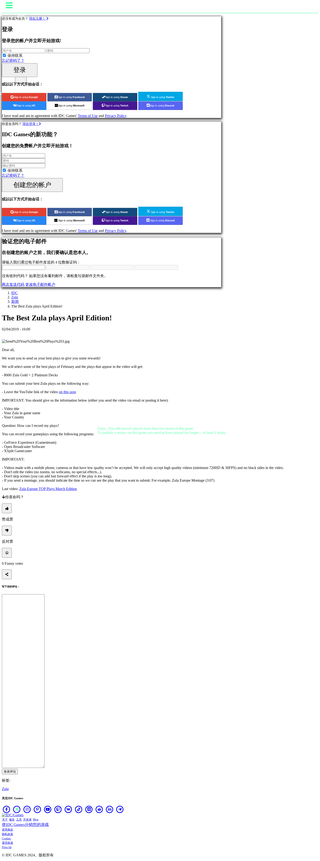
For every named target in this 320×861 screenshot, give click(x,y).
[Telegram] (120, 809)
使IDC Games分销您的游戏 (25, 824)
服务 (12, 819)
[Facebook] (6, 809)
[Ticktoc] (78, 809)
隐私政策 (7, 834)
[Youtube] (47, 809)
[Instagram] (27, 809)
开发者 (27, 819)
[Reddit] (99, 809)
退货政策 (7, 842)
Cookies (6, 838)
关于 (5, 819)
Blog (35, 819)
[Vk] (68, 809)
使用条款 (7, 829)
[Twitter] (17, 809)
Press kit (6, 847)
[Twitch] (58, 809)
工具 (19, 819)
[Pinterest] (37, 809)
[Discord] (89, 809)
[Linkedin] (109, 809)
